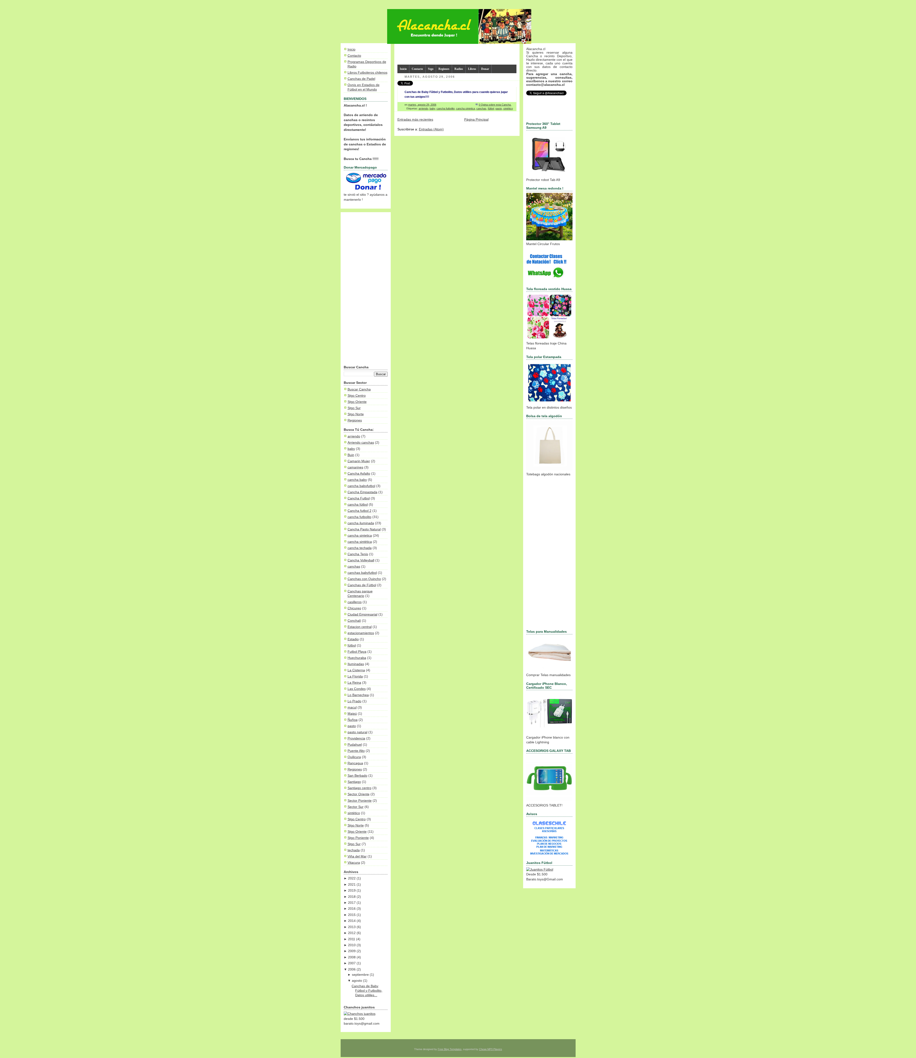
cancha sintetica (360, 535)
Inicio (351, 49)
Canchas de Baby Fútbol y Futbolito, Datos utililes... (367, 990)
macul (352, 707)
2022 (352, 878)
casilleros (355, 602)
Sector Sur (356, 807)
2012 (352, 933)
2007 (352, 963)
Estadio (353, 639)
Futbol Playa (357, 651)
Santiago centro (359, 788)
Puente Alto (356, 751)
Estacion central (360, 627)
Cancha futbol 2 (359, 511)
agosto (357, 980)
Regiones (355, 420)
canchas (354, 566)
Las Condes (357, 689)
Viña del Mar (357, 856)
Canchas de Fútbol (362, 585)
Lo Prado (354, 701)
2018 (352, 897)
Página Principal (476, 119)
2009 (352, 951)
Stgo (430, 69)
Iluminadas (356, 664)
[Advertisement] (366, 289)
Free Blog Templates (450, 1049)
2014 (352, 921)
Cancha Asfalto (359, 473)
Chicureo (354, 608)
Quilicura (354, 757)
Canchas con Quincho (364, 579)
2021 (352, 884)
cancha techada (360, 548)
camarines (355, 467)
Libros (472, 69)
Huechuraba (357, 658)
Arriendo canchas (361, 442)
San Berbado (357, 775)
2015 (352, 915)
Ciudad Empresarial (362, 614)
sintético (354, 813)
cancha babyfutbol (361, 486)
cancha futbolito (359, 517)
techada (354, 850)
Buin (351, 455)
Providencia (356, 738)
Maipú (352, 713)
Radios (458, 69)
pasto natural (357, 732)
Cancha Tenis (358, 554)
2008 (352, 957)
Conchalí (354, 620)
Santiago (354, 782)
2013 (352, 927)
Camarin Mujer (359, 461)
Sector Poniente (360, 800)
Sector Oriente (359, 794)
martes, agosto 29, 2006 (422, 104)
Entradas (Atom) (431, 129)
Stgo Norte (356, 414)
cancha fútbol (358, 504)
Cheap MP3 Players (490, 1049)
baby (351, 449)
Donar (485, 69)
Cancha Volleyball (361, 560)
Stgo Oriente (357, 402)
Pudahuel (355, 744)
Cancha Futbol (359, 498)
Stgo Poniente (358, 838)
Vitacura (354, 862)
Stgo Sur (354, 408)
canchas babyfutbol (362, 573)
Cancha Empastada (362, 492)
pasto (352, 726)
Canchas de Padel (361, 79)
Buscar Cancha (359, 389)
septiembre (360, 974)
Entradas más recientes (415, 119)
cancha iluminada (361, 523)
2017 (352, 902)
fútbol (352, 645)
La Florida (355, 676)
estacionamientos (361, 633)
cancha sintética (360, 542)
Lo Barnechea (358, 695)
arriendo (354, 436)
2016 (352, 908)
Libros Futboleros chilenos (367, 72)
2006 (352, 969)
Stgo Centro (357, 395)
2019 (352, 890)
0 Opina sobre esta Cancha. (495, 104)
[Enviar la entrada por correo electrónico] (512, 104)
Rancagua (355, 763)
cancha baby (357, 480)
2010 (352, 945)
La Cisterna (356, 670)
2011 (351, 939)
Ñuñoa (353, 720)
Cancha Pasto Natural (364, 529)
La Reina (354, 682)
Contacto (354, 55)
